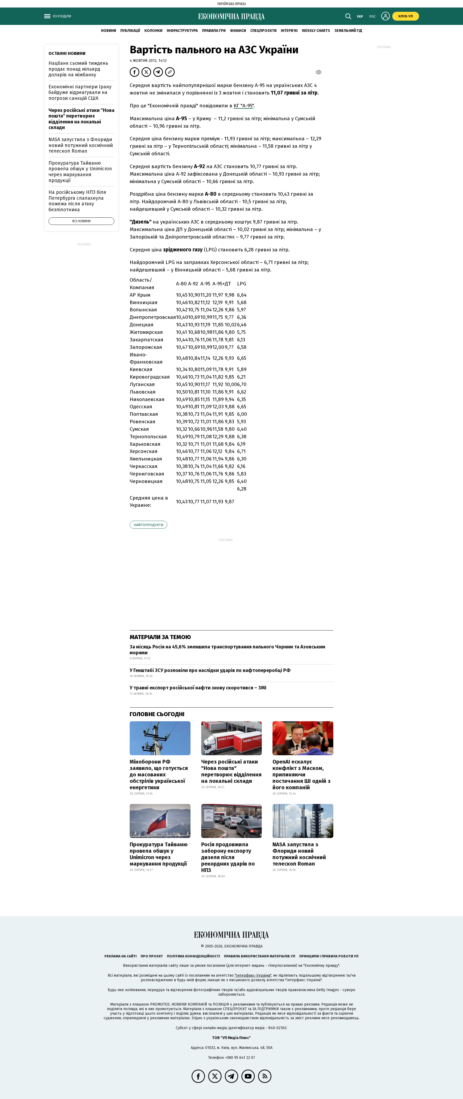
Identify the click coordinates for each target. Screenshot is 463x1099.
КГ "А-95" (243, 106)
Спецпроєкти (263, 30)
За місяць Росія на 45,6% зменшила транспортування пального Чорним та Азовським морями (227, 650)
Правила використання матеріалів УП (259, 956)
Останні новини (66, 53)
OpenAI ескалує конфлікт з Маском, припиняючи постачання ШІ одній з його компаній (301, 774)
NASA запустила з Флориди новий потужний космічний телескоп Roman (299, 854)
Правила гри (214, 30)
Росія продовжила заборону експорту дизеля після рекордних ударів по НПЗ (228, 857)
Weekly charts (316, 30)
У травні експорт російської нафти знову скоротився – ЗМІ (198, 688)
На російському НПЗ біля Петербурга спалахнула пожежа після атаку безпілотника (77, 201)
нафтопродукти (148, 525)
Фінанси (238, 30)
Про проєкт (152, 956)
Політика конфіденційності (193, 956)
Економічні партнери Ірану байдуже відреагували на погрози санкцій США (79, 92)
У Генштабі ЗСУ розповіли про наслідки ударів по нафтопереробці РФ (210, 670)
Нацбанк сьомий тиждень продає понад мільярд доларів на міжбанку (78, 69)
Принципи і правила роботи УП (329, 956)
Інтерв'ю (289, 30)
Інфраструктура (182, 30)
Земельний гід (348, 30)
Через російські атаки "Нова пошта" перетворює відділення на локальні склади (231, 771)
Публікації (130, 30)
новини (108, 30)
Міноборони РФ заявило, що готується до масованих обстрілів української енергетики (159, 774)
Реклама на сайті (120, 956)
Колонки (153, 30)
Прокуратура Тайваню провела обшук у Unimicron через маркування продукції (159, 854)
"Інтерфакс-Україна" (253, 975)
